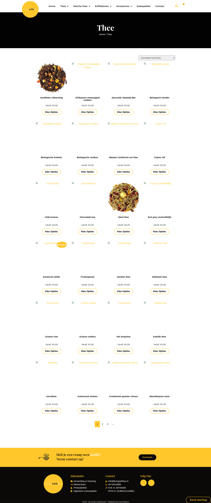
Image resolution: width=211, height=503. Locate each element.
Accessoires (122, 6)
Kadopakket (143, 6)
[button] (176, 6)
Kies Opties (51, 112)
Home (51, 6)
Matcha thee (80, 6)
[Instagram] (151, 483)
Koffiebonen (102, 6)
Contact (159, 6)
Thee (63, 6)
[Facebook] (143, 483)
